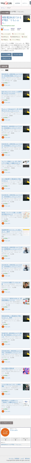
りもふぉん (6, 29)
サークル (11, 458)
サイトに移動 (6, 54)
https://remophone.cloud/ (8, 25)
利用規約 (17, 458)
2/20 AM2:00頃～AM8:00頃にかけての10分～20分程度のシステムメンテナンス (12, 352)
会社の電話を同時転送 (8, 368)
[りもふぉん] (3, 85)
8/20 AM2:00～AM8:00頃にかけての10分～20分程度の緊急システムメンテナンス (12, 75)
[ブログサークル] (6, 3)
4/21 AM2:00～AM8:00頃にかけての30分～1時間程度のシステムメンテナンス (12, 249)
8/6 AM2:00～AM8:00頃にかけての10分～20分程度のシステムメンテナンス (12, 128)
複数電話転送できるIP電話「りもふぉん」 (11, 20)
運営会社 (27, 458)
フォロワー (15, 439)
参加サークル (25, 439)
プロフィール (6, 58)
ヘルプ (22, 458)
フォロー (5, 439)
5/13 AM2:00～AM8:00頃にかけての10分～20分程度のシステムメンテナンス (12, 196)
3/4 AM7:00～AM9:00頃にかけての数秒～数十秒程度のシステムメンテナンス (12, 335)
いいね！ (5, 82)
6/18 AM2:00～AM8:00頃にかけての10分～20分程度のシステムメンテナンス (12, 145)
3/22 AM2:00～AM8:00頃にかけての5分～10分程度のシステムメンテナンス (12, 266)
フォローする (18, 54)
